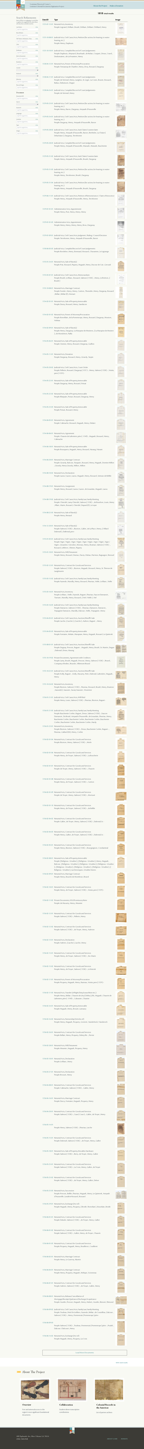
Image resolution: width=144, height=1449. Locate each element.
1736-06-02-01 (47, 1257)
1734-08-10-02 (47, 473)
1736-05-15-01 (47, 1138)
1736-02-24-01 (47, 1006)
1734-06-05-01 (47, 420)
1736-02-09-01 (47, 874)
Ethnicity (27, 79)
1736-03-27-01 (47, 1072)
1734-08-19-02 (47, 499)
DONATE (124, 1439)
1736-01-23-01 (47, 726)
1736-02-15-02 (47, 966)
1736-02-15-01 (47, 953)
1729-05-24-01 (47, 117)
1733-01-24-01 (47, 262)
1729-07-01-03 (47, 222)
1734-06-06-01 (47, 433)
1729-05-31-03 (47, 169)
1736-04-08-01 (47, 1085)
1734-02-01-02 (47, 315)
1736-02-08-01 (47, 858)
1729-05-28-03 (47, 143)
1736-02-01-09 (47, 792)
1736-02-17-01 (47, 979)
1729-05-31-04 (47, 183)
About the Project (100, 6)
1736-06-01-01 (47, 1217)
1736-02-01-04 (47, 739)
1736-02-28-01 (47, 1045)
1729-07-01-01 (47, 209)
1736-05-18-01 (47, 1151)
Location (27, 119)
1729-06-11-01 (47, 196)
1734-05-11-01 (47, 354)
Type (27, 125)
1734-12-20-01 (47, 526)
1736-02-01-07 (47, 766)
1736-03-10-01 (47, 1059)
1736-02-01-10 (47, 805)
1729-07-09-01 (47, 235)
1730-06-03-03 (47, 249)
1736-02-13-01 (47, 940)
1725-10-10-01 (47, 51)
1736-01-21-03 (47, 711)
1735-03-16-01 (47, 592)
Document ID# (27, 96)
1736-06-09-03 (47, 1323)
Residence (27, 62)
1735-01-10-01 (47, 552)
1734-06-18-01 (47, 447)
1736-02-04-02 (47, 819)
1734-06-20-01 (47, 460)
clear (36, 27)
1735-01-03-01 (47, 539)
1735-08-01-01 (47, 645)
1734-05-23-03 (47, 407)
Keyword (27, 107)
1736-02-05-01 (47, 845)
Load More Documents (85, 1353)
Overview (26, 1405)
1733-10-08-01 (47, 288)
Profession (27, 50)
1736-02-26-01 (47, 1032)
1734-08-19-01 (47, 486)
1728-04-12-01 (47, 64)
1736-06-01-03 (47, 1243)
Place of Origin (27, 85)
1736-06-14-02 (47, 1336)
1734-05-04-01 (47, 341)
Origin (27, 131)
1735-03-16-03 (47, 605)
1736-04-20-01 (47, 1111)
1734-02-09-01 (47, 328)
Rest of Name (27, 33)
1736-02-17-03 (47, 993)
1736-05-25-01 (47, 1164)
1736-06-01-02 (47, 1230)
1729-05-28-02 (47, 130)
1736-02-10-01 (47, 887)
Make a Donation (116, 6)
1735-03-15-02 (47, 579)
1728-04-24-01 (47, 90)
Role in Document (27, 56)
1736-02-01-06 (47, 753)
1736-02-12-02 (47, 927)
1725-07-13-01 (47, 24)
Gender (27, 68)
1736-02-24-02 (47, 1019)
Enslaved (27, 73)
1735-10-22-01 (47, 671)
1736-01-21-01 (47, 697)
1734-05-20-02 (47, 367)
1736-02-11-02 (47, 900)
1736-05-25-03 (47, 1191)
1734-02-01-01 (47, 301)
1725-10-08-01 (47, 37)
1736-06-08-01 (47, 1296)
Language (27, 113)
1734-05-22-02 (47, 394)
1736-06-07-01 (47, 1283)
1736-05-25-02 (47, 1177)
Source (27, 102)
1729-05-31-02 (47, 156)
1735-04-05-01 (47, 618)
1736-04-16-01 (47, 1098)
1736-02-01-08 (47, 779)
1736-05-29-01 (47, 1204)
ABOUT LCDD (112, 1439)
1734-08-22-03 (47, 513)
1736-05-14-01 (47, 1125)
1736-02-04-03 (47, 832)
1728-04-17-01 (47, 77)
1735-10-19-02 (47, 658)
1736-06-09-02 (47, 1309)
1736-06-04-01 (47, 1270)
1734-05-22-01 (47, 381)
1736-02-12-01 (47, 913)
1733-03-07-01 (47, 275)
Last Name (27, 27)
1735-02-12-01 (47, 565)
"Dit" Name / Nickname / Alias (27, 38)
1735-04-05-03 (47, 631)
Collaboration (66, 1405)
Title (27, 44)
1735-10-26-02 (47, 684)
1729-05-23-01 (47, 103)
